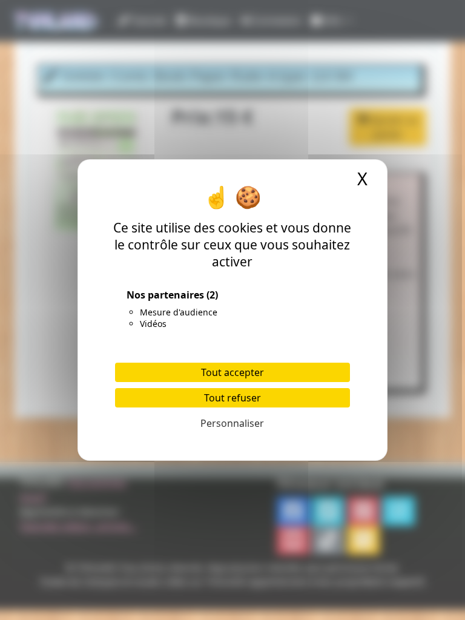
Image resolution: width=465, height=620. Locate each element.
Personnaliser (232, 423)
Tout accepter (232, 372)
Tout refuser (232, 397)
